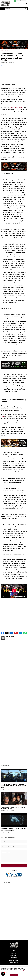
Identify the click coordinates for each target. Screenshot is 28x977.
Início (2, 50)
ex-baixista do (16, 107)
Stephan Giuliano (4, 62)
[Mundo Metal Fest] (14, 166)
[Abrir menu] (2, 8)
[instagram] (21, 3)
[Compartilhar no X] (6, 633)
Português (18, 1)
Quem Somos (14, 953)
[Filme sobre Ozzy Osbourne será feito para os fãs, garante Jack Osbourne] (14, 798)
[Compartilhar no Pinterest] (16, 633)
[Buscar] (26, 9)
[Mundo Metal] (5, 4)
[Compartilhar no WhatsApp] (25, 633)
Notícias (6, 50)
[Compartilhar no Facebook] (2, 633)
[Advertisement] (14, 25)
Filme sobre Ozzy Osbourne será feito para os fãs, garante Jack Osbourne (13, 807)
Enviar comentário (14, 866)
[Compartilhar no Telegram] (20, 633)
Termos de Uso (14, 962)
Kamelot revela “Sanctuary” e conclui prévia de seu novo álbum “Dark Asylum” (13, 829)
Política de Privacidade (14, 960)
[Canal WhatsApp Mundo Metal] (14, 365)
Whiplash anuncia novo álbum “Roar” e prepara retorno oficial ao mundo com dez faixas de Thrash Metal (13, 785)
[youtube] (26, 3)
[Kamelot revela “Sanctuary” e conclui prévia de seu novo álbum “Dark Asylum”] (14, 820)
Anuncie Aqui (14, 958)
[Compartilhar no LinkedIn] (11, 633)
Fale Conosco (14, 955)
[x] (24, 3)
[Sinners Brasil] (14, 443)
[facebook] (19, 3)
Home (14, 950)
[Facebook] (7, 639)
